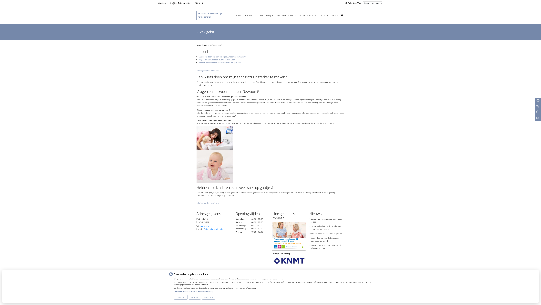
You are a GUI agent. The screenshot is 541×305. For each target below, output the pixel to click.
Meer (334, 15)
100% (197, 3)
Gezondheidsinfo (306, 15)
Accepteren (208, 297)
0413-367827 (206, 226)
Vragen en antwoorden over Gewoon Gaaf (217, 59)
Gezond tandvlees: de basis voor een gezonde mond (325, 239)
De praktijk (249, 15)
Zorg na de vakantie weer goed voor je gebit (326, 220)
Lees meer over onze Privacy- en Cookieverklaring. (193, 291)
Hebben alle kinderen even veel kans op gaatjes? (220, 62)
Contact (323, 15)
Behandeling (265, 15)
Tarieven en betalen (284, 15)
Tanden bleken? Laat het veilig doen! (326, 233)
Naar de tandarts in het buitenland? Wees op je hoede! (326, 247)
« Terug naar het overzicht (208, 70)
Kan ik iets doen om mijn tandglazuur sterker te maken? (222, 56)
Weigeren (194, 297)
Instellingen (181, 297)
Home (238, 15)
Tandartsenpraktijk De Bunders (210, 15)
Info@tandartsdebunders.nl (215, 229)
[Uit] (174, 3)
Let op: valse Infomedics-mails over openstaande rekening (326, 228)
